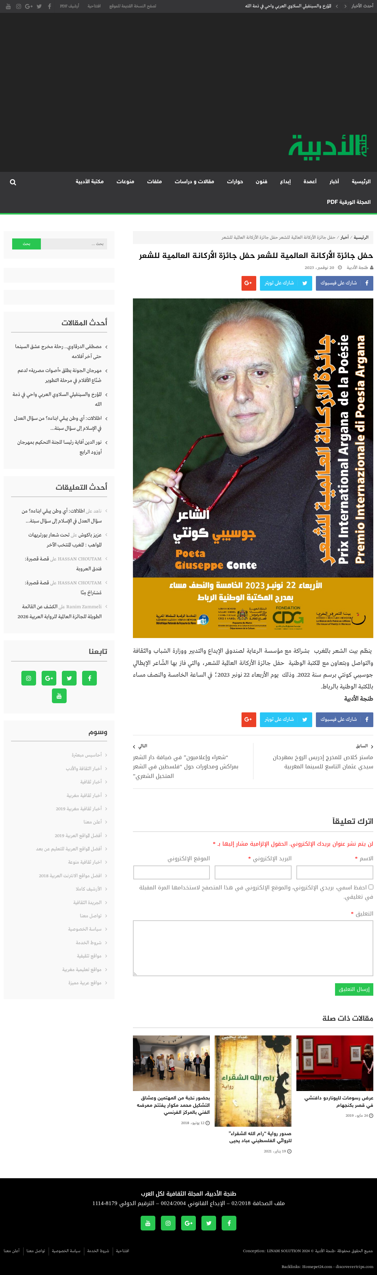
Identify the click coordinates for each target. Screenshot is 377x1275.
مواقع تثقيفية (89, 956)
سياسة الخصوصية (85, 929)
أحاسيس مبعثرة (87, 755)
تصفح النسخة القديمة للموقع (132, 6)
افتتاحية (94, 6)
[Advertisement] (188, 77)
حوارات (235, 182)
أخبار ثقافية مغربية (84, 796)
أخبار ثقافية (91, 782)
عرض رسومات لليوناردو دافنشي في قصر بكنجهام (338, 1102)
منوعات (125, 182)
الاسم (364, 859)
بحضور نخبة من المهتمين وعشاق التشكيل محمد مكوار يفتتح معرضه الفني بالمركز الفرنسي (173, 1105)
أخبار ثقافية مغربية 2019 (79, 809)
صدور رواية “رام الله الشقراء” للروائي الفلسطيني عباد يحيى (260, 1137)
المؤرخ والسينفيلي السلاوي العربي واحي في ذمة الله (288, 6)
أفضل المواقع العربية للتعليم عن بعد (69, 849)
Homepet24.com (317, 1266)
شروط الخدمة (89, 943)
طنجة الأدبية (357, 268)
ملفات (154, 182)
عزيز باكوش (90, 535)
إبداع (285, 182)
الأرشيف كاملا (89, 889)
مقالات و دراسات (194, 182)
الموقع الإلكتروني (189, 859)
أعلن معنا (93, 822)
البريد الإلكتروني (270, 859)
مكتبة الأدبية (90, 182)
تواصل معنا (91, 916)
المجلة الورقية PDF (349, 202)
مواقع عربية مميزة (85, 983)
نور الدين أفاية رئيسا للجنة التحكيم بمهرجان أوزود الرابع (59, 447)
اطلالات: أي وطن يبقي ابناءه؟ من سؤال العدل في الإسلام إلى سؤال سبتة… (58, 423)
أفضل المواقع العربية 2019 (78, 836)
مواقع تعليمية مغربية (82, 970)
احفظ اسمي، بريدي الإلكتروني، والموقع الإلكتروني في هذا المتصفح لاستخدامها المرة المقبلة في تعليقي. (256, 892)
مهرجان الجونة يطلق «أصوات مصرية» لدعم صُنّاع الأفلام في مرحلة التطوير (60, 375)
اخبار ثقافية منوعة (85, 862)
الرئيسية (361, 182)
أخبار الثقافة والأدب (84, 769)
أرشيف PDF (69, 6)
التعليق (362, 914)
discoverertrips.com (354, 1266)
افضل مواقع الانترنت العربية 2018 (70, 876)
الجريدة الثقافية (87, 903)
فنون (261, 182)
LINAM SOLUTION (284, 1251)
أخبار (334, 182)
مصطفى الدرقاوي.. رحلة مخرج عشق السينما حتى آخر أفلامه (58, 351)
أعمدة (310, 182)
